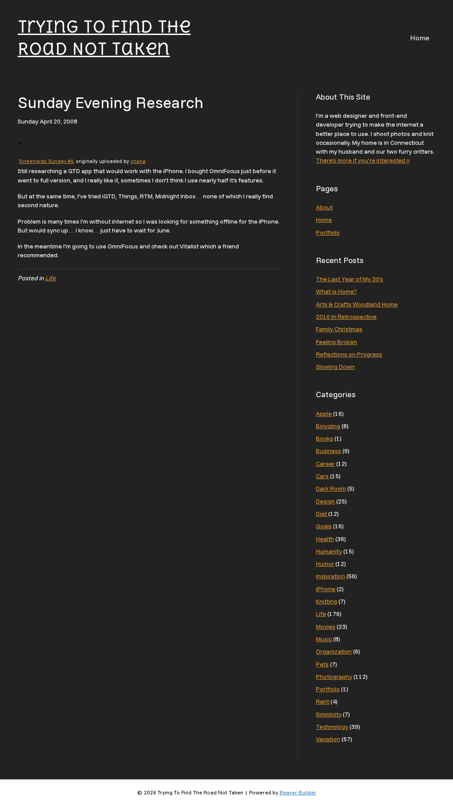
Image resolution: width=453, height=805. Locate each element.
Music (324, 639)
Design (325, 501)
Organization (334, 651)
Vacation (328, 739)
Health (325, 539)
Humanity (329, 551)
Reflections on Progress (349, 354)
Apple (324, 414)
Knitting (326, 601)
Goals (324, 526)
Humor (325, 564)
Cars (322, 476)
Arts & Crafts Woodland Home (357, 304)
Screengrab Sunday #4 (46, 161)
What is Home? (336, 291)
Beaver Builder (298, 792)
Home (419, 37)
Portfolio (328, 232)
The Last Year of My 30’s (349, 279)
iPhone (325, 589)
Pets (322, 664)
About (324, 207)
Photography (334, 677)
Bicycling (328, 426)
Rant (322, 701)
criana (138, 161)
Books (324, 438)
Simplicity (329, 714)
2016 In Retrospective (346, 317)
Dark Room (331, 488)
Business (328, 451)
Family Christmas (339, 329)
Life (50, 278)
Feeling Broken (336, 342)
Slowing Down (335, 367)
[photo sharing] (20, 143)
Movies (325, 627)
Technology (332, 727)
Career (325, 464)
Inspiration (330, 576)
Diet (321, 514)
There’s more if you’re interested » (363, 160)
